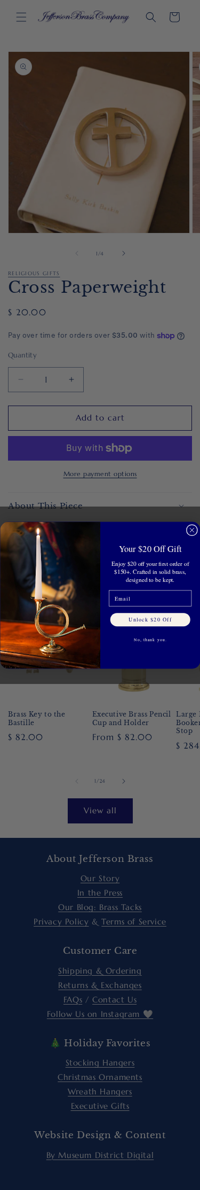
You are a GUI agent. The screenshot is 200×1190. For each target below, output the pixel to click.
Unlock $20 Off (150, 619)
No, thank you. (149, 639)
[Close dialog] (192, 530)
